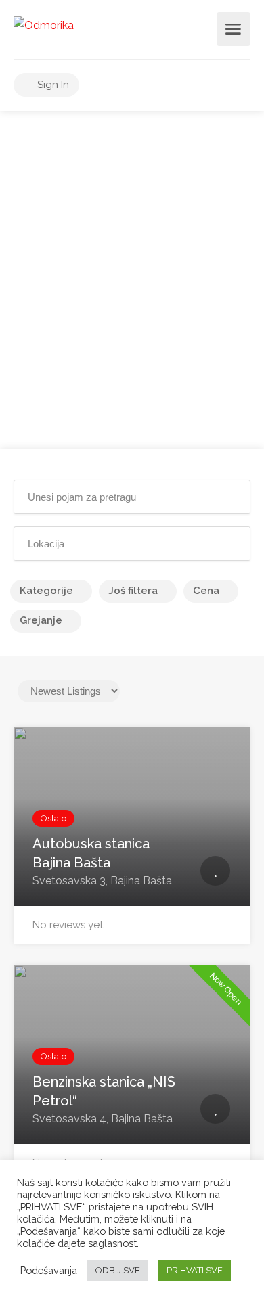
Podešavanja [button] (48, 1270)
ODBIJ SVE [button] (117, 1270)
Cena (206, 591)
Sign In (52, 84)
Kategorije (46, 591)
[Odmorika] (44, 24)
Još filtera (133, 591)
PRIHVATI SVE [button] (195, 1270)
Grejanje (41, 620)
